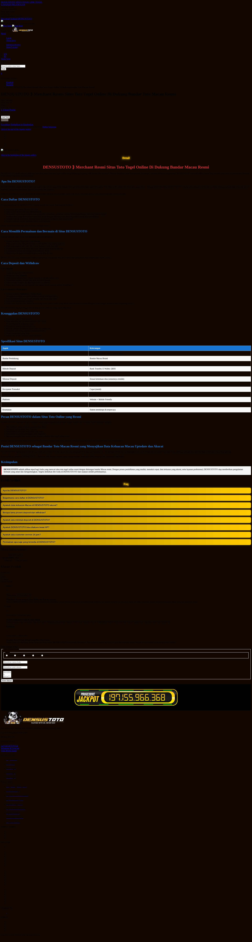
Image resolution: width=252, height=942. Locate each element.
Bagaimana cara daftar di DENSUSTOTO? (23, 498)
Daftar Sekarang (49, 127)
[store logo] (22, 31)
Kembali (9, 82)
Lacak (8, 38)
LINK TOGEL (36, 2)
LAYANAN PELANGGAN (13, 4)
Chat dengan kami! (9, 751)
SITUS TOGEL (22, 2)
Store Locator (12, 47)
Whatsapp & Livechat (10, 748)
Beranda (9, 85)
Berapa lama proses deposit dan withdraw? (24, 512)
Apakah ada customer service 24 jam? (22, 535)
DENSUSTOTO (8, 2)
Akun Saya (11, 40)
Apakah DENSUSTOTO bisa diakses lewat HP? (26, 527)
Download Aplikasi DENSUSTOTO (16, 19)
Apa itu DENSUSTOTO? (15, 490)
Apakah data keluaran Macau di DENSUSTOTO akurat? (30, 505)
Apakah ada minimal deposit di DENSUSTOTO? (26, 520)
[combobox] (13, 66)
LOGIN (4, 120)
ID (5, 56)
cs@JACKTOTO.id (9, 746)
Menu (3, 33)
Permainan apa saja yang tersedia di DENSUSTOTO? (29, 542)
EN (5, 54)
